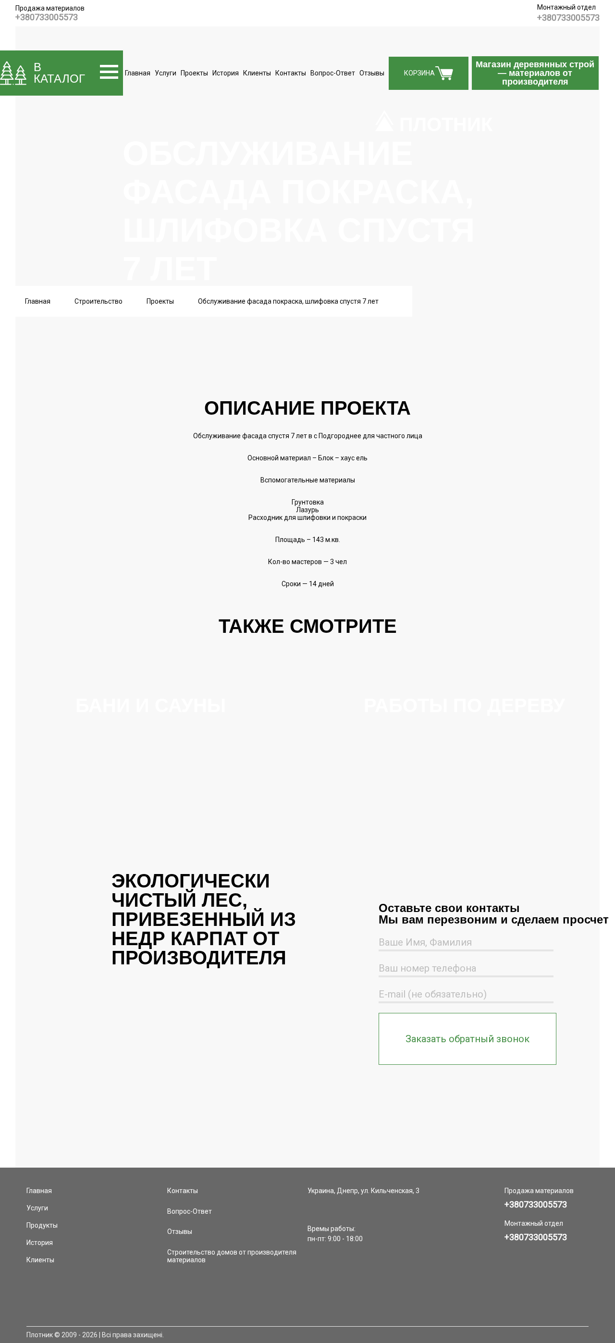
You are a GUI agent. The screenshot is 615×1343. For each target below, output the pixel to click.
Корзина (419, 73)
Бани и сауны (150, 705)
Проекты (194, 73)
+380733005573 (46, 17)
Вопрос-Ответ (332, 73)
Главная (137, 73)
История (225, 73)
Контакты (290, 73)
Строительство (98, 301)
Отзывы (371, 73)
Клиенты (257, 73)
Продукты (42, 1225)
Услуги (165, 73)
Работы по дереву (464, 705)
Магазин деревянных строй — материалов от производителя (535, 73)
